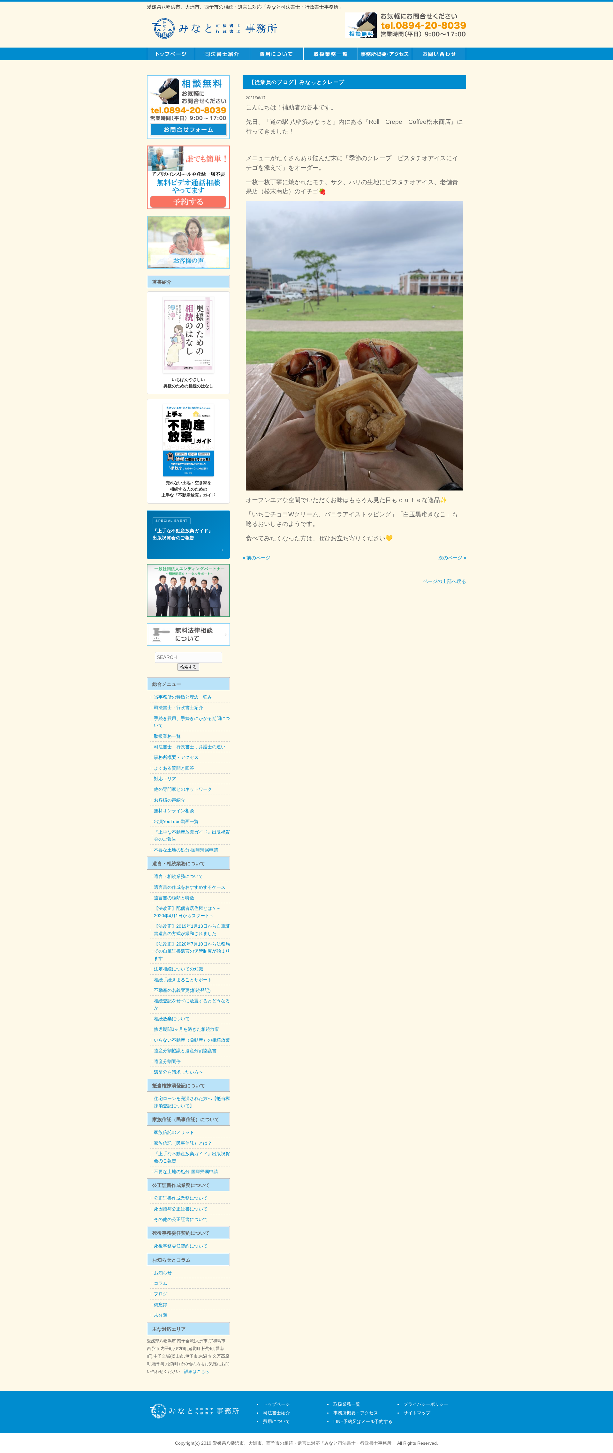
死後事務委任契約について (181, 1245)
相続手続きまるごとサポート (183, 979)
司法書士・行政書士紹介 (178, 707)
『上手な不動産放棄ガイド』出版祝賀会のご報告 (192, 835)
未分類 (160, 1315)
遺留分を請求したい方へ (178, 1072)
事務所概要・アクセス (385, 54)
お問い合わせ (439, 54)
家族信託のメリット (174, 1132)
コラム (160, 1283)
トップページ (171, 54)
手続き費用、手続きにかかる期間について (192, 722)
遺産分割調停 (167, 1061)
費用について (276, 54)
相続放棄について (172, 1018)
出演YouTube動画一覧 (176, 821)
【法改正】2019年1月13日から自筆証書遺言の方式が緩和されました (192, 930)
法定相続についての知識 (178, 968)
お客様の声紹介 (169, 800)
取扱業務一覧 (330, 54)
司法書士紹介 (222, 54)
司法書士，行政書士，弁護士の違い (189, 746)
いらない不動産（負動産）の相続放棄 (192, 1040)
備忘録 (160, 1304)
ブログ (160, 1293)
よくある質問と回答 (174, 768)
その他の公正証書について (181, 1219)
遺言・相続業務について (178, 876)
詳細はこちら (196, 1371)
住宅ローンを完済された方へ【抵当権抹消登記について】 (192, 1102)
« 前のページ (256, 557)
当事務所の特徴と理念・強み (183, 697)
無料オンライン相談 (174, 810)
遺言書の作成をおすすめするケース (189, 887)
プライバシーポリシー (426, 1404)
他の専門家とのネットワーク (183, 789)
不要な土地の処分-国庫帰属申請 (186, 849)
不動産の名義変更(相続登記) (182, 990)
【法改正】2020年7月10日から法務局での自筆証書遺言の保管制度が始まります (192, 951)
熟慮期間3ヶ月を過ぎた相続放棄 (186, 1029)
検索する (188, 666)
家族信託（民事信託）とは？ (183, 1143)
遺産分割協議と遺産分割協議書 (185, 1050)
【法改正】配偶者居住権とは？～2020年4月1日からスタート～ (187, 912)
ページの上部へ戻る (444, 581)
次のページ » (452, 557)
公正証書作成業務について (181, 1198)
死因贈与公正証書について (181, 1208)
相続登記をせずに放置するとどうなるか (192, 1004)
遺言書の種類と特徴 (174, 897)
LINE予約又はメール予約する (362, 1421)
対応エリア (165, 778)
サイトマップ (417, 1412)
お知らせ (163, 1272)
